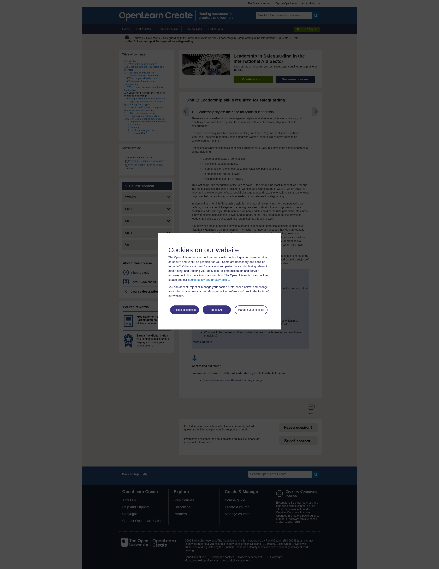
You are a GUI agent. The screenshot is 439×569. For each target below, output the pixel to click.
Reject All (217, 309)
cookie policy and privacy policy (208, 279)
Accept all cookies (185, 309)
